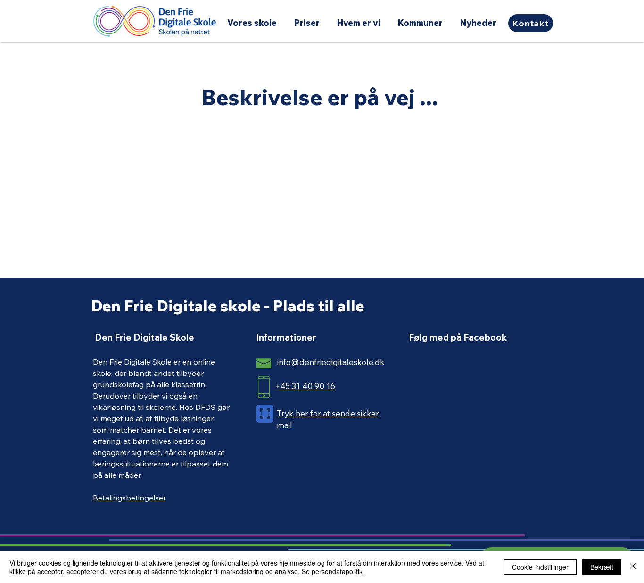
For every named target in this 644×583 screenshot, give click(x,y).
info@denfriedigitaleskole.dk (331, 362)
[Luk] (632, 566)
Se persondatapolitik (332, 571)
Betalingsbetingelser (129, 497)
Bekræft (601, 567)
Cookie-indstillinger (540, 567)
